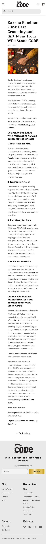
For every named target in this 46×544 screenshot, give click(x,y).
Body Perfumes (7, 493)
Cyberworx (24, 540)
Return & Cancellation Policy (31, 501)
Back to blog (24, 433)
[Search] (4, 11)
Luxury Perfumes (8, 489)
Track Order (27, 515)
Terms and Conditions (31, 497)
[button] (3, 4)
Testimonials (27, 493)
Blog (25, 489)
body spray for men (16, 205)
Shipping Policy (28, 507)
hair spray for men (30, 228)
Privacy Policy (28, 511)
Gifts (3, 500)
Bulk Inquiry (6, 530)
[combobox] (21, 11)
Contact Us (6, 526)
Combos (5, 497)
